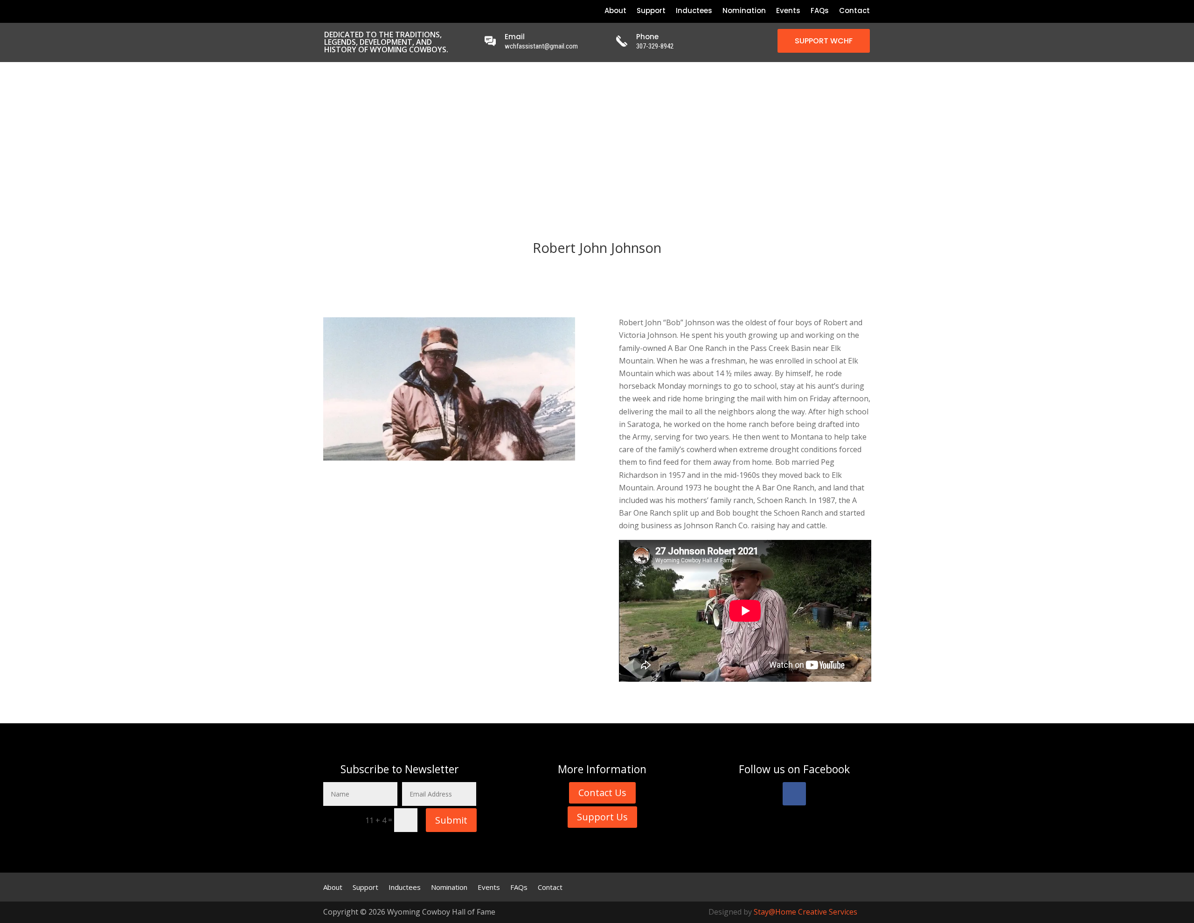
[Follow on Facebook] (325, 11)
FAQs (820, 11)
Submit (451, 820)
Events (788, 11)
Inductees (694, 11)
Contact (854, 11)
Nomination (744, 11)
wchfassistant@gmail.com (541, 46)
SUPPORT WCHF (824, 40)
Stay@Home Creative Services (805, 912)
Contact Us (602, 792)
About (615, 11)
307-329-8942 (654, 46)
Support (651, 11)
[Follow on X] (340, 11)
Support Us (602, 817)
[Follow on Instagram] (356, 11)
